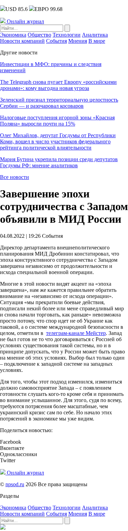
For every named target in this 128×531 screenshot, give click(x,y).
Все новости (14, 177)
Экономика (13, 35)
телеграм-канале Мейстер (76, 333)
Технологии (67, 35)
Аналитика (95, 35)
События (56, 41)
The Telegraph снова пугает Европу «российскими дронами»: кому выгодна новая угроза (58, 85)
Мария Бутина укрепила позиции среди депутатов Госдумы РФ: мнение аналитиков (59, 162)
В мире (96, 41)
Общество (39, 35)
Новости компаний (22, 41)
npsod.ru (14, 484)
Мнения (77, 41)
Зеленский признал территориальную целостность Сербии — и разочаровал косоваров (59, 103)
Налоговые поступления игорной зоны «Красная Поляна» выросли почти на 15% (57, 121)
